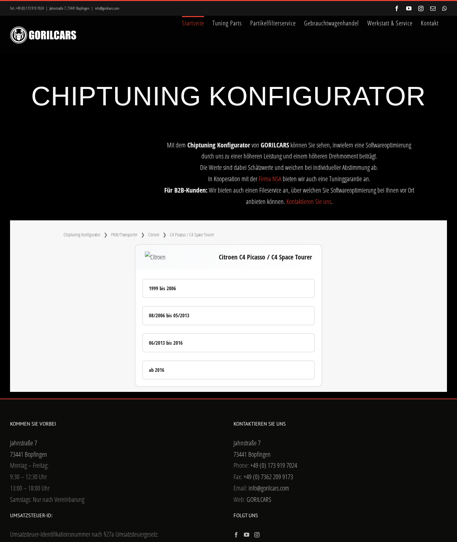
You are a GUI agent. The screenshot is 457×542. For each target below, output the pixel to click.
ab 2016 (156, 369)
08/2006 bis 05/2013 (169, 315)
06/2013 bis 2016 (166, 342)
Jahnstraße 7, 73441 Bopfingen (69, 8)
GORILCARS (259, 499)
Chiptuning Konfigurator (82, 234)
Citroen (153, 234)
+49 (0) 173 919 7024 (30, 8)
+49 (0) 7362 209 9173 (268, 476)
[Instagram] (257, 534)
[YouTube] (246, 534)
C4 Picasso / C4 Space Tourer (192, 234)
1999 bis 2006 (162, 288)
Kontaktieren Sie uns (308, 201)
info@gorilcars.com (107, 8)
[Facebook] (236, 534)
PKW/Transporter (124, 234)
